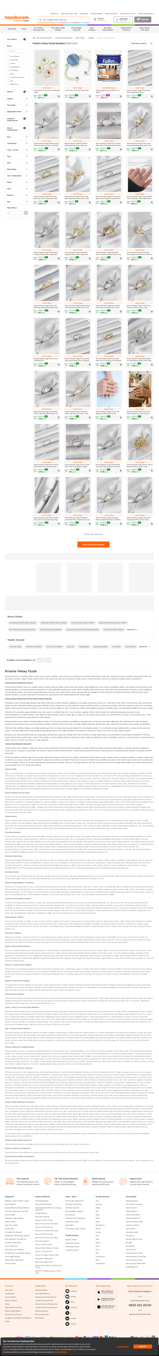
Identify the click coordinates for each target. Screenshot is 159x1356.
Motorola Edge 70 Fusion (134, 1239)
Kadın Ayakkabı (70, 1211)
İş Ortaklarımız (9, 1293)
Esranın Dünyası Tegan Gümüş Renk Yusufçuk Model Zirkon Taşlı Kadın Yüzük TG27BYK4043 (46, 253)
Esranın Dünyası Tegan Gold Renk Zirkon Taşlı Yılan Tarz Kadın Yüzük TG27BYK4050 (77, 413)
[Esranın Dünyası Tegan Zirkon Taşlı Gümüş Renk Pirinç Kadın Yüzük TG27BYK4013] (140, 495)
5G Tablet (129, 1242)
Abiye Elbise (69, 1225)
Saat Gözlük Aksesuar (23, 1253)
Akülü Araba (9, 1249)
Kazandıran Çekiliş (132, 1232)
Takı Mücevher (10, 1253)
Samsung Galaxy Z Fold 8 (134, 1253)
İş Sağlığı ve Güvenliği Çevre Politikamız (18, 1318)
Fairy (97, 1249)
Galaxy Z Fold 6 (51, 1265)
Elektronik (14, 1246)
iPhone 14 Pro (39, 1231)
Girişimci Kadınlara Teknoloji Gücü (46, 1304)
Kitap (6, 1225)
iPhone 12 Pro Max (52, 1248)
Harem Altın (14, 60)
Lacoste (98, 1232)
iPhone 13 (38, 1251)
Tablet (15, 1201)
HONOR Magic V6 (132, 1267)
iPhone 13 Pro (47, 1251)
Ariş (11, 81)
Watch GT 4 (39, 1271)
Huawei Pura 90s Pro (133, 1225)
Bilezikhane (14, 84)
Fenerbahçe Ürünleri (72, 1250)
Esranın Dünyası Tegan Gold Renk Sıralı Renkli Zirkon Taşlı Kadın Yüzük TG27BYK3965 (77, 519)
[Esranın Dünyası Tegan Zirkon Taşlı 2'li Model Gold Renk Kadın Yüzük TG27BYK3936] (140, 442)
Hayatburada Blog (41, 1290)
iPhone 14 (38, 1227)
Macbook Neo (130, 1229)
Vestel (98, 1218)
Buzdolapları (9, 1236)
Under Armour (100, 1256)
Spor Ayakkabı (70, 1215)
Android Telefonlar (41, 1213)
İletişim (7, 1321)
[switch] (25, 39)
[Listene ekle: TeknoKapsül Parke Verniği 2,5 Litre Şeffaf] (120, 51)
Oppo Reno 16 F (131, 1249)
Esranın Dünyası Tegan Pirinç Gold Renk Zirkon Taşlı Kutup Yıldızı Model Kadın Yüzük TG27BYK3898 (108, 360)
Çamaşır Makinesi (11, 1208)
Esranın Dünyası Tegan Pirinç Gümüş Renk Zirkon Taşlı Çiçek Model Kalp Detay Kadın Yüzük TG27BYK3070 (46, 519)
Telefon (20, 1201)
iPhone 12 (38, 1244)
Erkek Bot (68, 1208)
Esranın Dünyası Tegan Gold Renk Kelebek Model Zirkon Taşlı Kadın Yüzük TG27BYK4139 (76, 144)
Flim (11, 1225)
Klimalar (13, 1204)
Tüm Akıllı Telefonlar (41, 1201)
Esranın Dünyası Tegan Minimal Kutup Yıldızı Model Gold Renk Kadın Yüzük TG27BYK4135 (77, 307)
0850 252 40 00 (140, 1305)
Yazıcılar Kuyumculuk (17, 77)
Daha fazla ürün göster (93, 544)
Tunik (77, 1229)
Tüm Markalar (100, 1263)
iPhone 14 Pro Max (52, 1231)
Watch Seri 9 (49, 1262)
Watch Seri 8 (39, 1262)
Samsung (99, 1204)
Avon (97, 1201)
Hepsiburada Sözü (132, 1201)
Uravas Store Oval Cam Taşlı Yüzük (77, 90)
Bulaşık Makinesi (23, 1208)
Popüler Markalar (131, 1211)
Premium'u (18, 21)
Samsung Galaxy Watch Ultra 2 (136, 1263)
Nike (97, 1211)
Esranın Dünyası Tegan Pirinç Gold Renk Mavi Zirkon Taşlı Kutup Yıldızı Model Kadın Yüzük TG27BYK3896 (46, 198)
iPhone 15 (38, 1234)
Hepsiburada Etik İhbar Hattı (140, 1314)
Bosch (98, 1222)
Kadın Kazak (79, 1201)
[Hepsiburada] (17, 18)
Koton (98, 1246)
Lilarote (12, 63)
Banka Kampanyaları (42, 1314)
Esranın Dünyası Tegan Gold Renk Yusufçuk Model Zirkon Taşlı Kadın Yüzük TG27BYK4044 (76, 253)
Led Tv (7, 1246)
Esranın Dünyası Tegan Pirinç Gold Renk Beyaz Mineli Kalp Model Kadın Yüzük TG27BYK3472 (46, 307)
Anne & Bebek (19, 1249)
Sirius (12, 74)
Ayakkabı (80, 1211)
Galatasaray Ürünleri (72, 1246)
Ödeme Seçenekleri (41, 1311)
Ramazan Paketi (10, 1263)
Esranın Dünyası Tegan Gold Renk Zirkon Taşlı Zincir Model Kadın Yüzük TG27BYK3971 (108, 253)
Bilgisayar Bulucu (50, 1271)
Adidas (98, 1208)
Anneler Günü (9, 1229)
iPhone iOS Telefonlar (42, 1217)
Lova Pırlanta (14, 56)
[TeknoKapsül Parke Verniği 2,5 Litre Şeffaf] (108, 68)
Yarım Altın (24, 1211)
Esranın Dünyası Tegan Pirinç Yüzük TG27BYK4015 (46, 360)
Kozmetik (8, 1242)
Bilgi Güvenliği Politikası (13, 1311)
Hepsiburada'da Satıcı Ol (146, 14)
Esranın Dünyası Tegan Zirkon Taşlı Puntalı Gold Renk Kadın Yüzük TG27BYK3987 (138, 307)
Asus (97, 1236)
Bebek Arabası (10, 1260)
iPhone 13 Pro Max (41, 1255)
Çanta (67, 1229)
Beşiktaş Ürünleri (71, 1240)
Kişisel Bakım (17, 1242)
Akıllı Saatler (39, 1258)
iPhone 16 (38, 1220)
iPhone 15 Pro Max (51, 1238)
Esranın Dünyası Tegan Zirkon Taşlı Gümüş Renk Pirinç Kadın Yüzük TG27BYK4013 (138, 519)
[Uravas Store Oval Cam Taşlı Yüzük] (77, 68)
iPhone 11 (46, 1241)
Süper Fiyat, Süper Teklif (69, 14)
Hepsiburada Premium (127, 14)
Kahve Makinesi (10, 1239)
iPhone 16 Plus (48, 1220)
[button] (46, 96)
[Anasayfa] (34, 37)
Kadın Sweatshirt (79, 1218)
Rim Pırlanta (14, 70)
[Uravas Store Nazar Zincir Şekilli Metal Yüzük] (46, 68)
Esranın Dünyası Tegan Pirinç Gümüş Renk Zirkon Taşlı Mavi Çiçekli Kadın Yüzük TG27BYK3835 (108, 198)
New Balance (100, 1225)
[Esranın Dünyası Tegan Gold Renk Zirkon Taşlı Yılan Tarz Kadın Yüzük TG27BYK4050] (77, 389)
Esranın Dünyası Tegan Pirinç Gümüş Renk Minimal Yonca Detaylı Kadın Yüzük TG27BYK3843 (46, 466)
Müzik (16, 1225)
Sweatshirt (68, 1218)
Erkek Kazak (69, 1201)
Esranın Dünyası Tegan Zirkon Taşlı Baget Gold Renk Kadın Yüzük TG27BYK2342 (107, 413)
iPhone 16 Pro (39, 1224)
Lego (97, 1239)
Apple (97, 1215)
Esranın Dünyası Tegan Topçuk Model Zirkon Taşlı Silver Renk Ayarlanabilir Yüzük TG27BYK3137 (139, 198)
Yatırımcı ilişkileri (10, 1297)
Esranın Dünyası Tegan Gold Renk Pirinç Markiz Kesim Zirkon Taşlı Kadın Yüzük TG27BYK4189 (140, 253)
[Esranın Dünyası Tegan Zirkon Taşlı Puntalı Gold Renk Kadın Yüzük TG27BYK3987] (140, 283)
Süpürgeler (8, 1218)
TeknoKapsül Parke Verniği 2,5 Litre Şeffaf (108, 91)
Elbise (77, 1222)
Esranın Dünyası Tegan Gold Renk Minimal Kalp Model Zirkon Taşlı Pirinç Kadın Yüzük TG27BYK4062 (108, 519)
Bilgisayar (8, 1201)
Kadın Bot (76, 1208)
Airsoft (7, 1222)
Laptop (26, 1201)
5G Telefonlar (130, 1246)
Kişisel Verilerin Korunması (13, 1307)
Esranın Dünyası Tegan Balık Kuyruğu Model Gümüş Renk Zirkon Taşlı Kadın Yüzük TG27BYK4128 (46, 144)
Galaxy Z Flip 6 (40, 1265)
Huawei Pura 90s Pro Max (134, 1222)
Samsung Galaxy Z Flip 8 (134, 1260)
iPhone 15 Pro (39, 1238)
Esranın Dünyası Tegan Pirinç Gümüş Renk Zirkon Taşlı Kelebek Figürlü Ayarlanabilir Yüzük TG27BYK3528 (77, 466)
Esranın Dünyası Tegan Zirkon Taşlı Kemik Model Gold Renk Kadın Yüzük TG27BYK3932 (139, 144)
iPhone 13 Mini (54, 1255)
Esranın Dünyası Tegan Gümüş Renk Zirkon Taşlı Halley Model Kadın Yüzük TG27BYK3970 (47, 413)
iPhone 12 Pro (47, 1244)
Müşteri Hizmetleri (111, 14)
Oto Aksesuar (17, 1232)
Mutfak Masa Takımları (22, 1236)
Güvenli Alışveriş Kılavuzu (13, 1314)
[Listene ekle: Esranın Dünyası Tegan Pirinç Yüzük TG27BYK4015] (58, 319)
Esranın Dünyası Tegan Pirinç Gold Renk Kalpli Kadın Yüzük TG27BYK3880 (138, 91)
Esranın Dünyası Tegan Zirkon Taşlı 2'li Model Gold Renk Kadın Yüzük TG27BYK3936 (139, 466)
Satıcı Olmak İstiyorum (42, 1293)
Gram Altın (8, 1211)
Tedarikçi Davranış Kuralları (44, 1300)
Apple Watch (49, 1258)
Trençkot (83, 1229)
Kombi (7, 1204)
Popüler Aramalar (131, 1208)
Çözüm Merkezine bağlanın (140, 1291)
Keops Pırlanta (15, 67)
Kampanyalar (84, 14)
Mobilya (17, 1256)
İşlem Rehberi (39, 1318)
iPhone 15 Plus (48, 1234)
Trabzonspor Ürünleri (72, 1243)
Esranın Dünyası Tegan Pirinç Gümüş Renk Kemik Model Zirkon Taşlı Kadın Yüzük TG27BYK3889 (77, 360)
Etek (72, 1229)
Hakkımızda (9, 1290)
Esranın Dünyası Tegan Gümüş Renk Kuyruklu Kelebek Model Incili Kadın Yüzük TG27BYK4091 (108, 466)
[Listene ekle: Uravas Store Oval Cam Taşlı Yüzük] (89, 51)
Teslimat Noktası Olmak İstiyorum (46, 1307)
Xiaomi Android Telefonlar (43, 1204)
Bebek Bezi (19, 1260)
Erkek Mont (69, 1204)
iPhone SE (38, 1241)
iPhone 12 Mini (40, 1248)
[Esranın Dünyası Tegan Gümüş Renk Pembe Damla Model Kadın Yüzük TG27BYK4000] (108, 283)
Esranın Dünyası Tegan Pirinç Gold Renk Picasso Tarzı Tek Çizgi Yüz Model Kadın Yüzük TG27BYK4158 (138, 413)
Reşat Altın (16, 1211)
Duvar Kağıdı (9, 1256)
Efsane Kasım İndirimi (133, 1215)
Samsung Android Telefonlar (44, 1208)
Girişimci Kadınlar (97, 14)
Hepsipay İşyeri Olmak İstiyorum (45, 1297)
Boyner (98, 1242)
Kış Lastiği (8, 1232)
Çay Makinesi (21, 1239)
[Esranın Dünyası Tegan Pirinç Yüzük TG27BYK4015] (46, 336)
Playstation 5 (130, 1236)
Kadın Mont (78, 1204)
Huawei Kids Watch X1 (133, 1218)
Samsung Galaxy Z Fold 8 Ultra (136, 1256)
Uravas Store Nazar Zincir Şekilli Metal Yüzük (47, 91)
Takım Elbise (69, 1222)
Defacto (98, 1229)
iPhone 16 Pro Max (51, 1224)
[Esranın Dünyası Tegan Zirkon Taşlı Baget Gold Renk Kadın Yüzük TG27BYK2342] (108, 389)
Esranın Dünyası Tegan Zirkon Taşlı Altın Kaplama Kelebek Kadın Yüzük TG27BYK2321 (77, 198)
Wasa (97, 1260)
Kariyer (7, 1304)
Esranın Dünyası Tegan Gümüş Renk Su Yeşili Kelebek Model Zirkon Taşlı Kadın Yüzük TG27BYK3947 (139, 360)
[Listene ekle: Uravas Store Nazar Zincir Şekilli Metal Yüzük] (58, 51)
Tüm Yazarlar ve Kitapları (134, 1204)
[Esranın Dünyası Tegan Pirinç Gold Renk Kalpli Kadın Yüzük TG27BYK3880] (140, 68)
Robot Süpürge (18, 1218)
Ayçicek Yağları (10, 1215)
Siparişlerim (54, 14)
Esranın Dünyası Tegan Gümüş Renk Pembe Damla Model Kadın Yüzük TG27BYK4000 (108, 307)
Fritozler (13, 1222)
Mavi (97, 1253)
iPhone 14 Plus (48, 1227)
